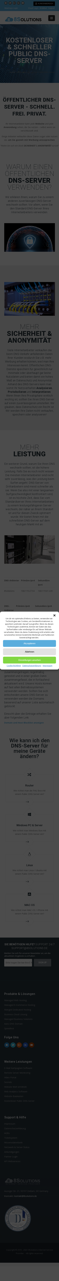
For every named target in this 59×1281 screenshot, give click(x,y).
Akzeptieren (29, 643)
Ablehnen (29, 651)
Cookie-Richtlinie (14, 665)
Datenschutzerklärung (31, 665)
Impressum (47, 665)
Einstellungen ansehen (29, 660)
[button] (54, 615)
